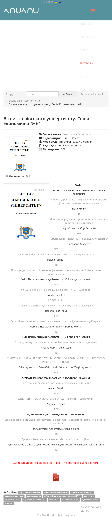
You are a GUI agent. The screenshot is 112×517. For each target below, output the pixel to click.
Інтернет (9, 503)
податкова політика (14, 496)
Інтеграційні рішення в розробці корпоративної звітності (56, 383)
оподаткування (34, 496)
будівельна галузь (90, 500)
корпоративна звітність (34, 500)
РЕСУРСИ (85, 63)
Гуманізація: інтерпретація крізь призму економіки (79, 238)
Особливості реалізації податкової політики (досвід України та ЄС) (56, 254)
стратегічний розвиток (82, 492)
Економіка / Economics (23, 100)
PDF (79, 214)
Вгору (9, 94)
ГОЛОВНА (86, 24)
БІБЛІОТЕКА (87, 37)
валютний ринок (70, 500)
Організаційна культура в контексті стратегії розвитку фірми (56, 439)
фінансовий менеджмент (56, 492)
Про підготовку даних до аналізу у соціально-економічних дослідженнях (56, 342)
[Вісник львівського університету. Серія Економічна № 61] (20, 155)
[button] (48, 2)
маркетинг (89, 496)
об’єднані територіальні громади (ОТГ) (62, 496)
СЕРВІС (84, 50)
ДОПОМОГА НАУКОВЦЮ (87, 79)
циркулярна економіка (29, 492)
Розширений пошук (91, 94)
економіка (54, 500)
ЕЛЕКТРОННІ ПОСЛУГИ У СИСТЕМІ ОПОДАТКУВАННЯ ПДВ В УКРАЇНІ (56, 398)
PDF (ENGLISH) (56, 300)
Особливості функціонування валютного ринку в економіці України (56, 305)
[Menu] (92, 10)
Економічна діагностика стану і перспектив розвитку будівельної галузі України (56, 321)
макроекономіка (12, 500)
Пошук (68, 94)
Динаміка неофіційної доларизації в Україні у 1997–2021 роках (56, 289)
